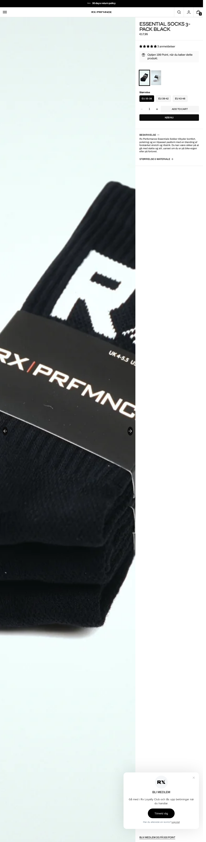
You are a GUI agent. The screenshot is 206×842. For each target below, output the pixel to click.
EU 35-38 (147, 98)
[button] (5, 12)
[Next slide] (130, 431)
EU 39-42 (163, 98)
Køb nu (169, 117)
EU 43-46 (180, 98)
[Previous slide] (5, 431)
